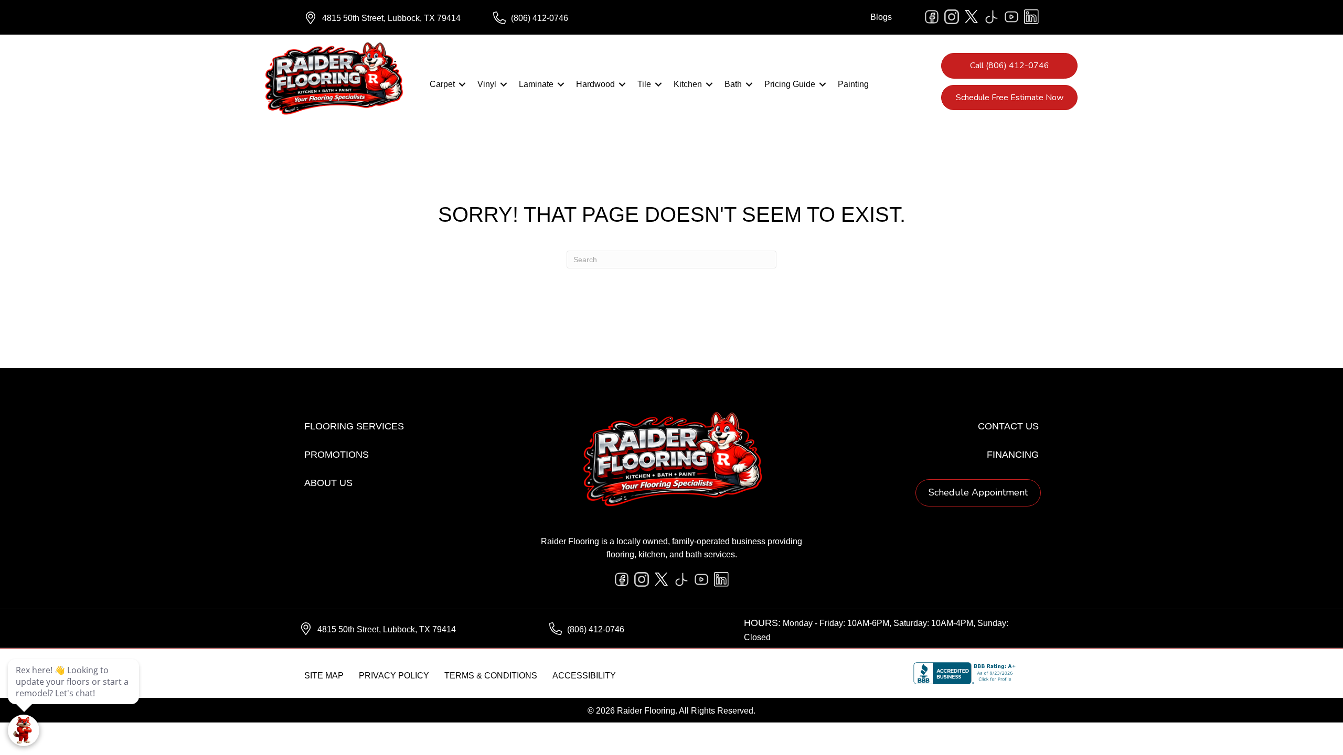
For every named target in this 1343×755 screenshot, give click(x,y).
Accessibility (584, 675)
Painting (853, 84)
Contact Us (1008, 426)
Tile (644, 84)
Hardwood (595, 84)
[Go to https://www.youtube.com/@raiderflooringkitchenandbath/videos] (1011, 16)
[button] (462, 84)
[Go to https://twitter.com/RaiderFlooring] (971, 16)
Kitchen (688, 84)
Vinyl (486, 84)
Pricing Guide (789, 84)
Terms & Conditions (490, 675)
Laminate (536, 84)
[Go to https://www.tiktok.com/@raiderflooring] (991, 16)
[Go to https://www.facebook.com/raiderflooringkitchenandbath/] (931, 16)
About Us (328, 483)
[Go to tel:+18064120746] (577, 18)
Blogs (881, 17)
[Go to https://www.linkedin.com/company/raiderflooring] (1031, 16)
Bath (733, 84)
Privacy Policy (394, 675)
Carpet (442, 84)
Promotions (336, 454)
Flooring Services (354, 426)
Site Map (324, 675)
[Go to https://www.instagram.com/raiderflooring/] (951, 16)
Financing (1013, 454)
